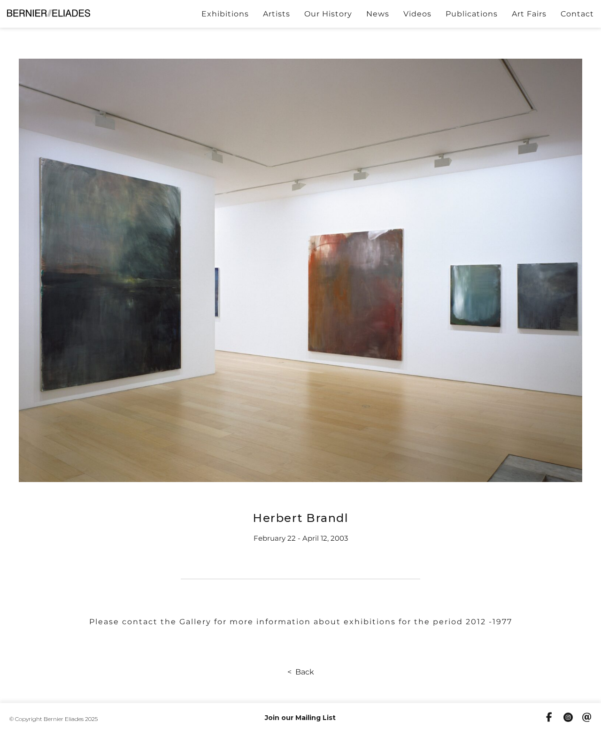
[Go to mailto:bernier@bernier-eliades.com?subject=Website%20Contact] (587, 719)
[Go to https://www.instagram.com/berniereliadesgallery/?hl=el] (568, 719)
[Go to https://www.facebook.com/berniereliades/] (549, 718)
